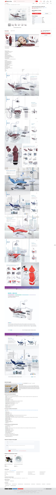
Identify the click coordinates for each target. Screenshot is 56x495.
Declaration (35, 492)
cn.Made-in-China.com (34, 491)
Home (5, 4)
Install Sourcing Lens (21, 488)
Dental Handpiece (6, 474)
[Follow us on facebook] (46, 488)
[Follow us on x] (47, 488)
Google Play (10, 488)
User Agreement (31, 492)
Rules (50, 3)
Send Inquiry (36, 13)
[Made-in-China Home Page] (8, 1)
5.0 (44, 31)
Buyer (36, 3)
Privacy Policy (38, 492)
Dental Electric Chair (7, 485)
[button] (44, 1)
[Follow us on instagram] (48, 488)
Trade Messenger (15, 488)
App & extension (43, 3)
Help (39, 3)
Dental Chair (18, 4)
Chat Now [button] (47, 13)
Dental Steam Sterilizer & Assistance (31, 474)
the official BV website (19, 383)
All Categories (7, 3)
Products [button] (15, 1)
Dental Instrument (18, 474)
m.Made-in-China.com (29, 491)
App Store (6, 488)
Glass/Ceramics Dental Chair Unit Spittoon (18, 464)
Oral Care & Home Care (42, 474)
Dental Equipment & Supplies (14, 4)
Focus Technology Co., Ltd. (23, 492)
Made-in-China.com (25, 491)
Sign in (50, 1)
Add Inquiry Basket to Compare (17, 27)
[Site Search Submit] (37, 1)
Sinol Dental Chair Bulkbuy (13, 485)
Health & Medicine (8, 4)
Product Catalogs (14, 470)
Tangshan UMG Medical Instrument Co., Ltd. (37, 7)
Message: (7, 445)
